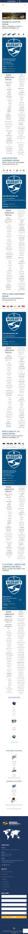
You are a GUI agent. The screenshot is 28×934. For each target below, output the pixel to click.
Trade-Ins (5, 881)
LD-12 (14, 711)
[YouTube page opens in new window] (20, 1)
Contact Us (5, 874)
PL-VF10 (14, 763)
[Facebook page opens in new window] (17, 1)
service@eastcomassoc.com (14, 206)
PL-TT (14, 765)
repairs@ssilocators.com (11, 68)
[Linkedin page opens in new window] (7, 865)
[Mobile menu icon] (25, 4)
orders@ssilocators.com (17, 860)
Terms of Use (6, 886)
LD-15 (14, 713)
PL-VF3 (14, 774)
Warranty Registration (8, 876)
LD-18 (14, 715)
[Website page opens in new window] (9, 865)
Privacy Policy (6, 884)
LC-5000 (14, 727)
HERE (9, 222)
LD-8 (14, 709)
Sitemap (5, 889)
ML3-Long (14, 791)
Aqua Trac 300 (14, 742)
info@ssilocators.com (6, 860)
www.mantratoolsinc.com (12, 608)
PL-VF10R (14, 761)
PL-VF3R (14, 776)
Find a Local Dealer (7, 871)
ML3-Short (14, 789)
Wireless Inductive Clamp (14, 777)
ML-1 (14, 793)
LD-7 (14, 707)
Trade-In (23, 142)
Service (5, 879)
